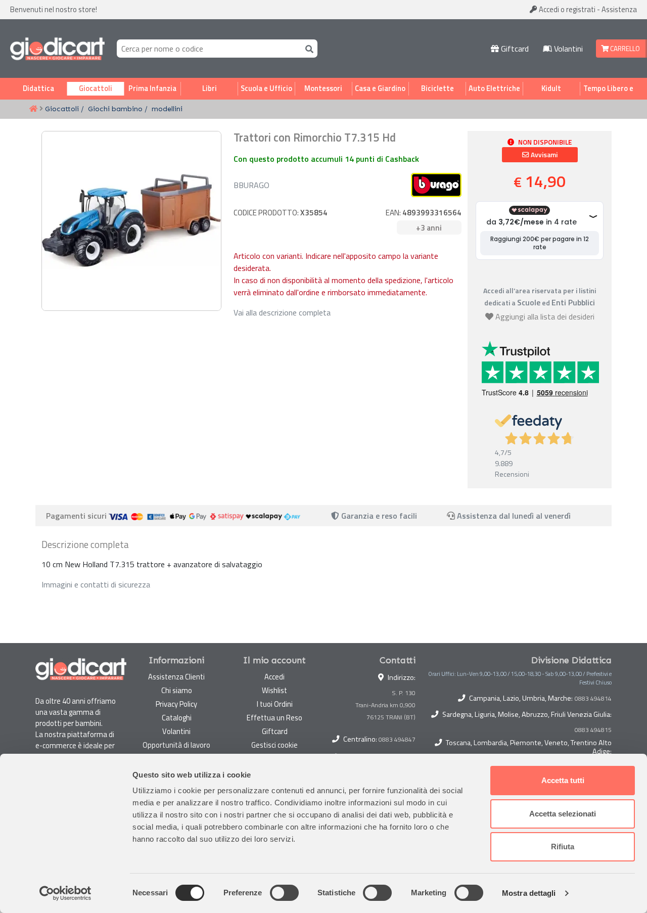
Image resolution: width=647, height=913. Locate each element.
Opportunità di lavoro (176, 745)
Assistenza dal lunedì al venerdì (514, 516)
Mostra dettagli (529, 893)
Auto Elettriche (494, 88)
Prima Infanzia (152, 88)
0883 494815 (593, 730)
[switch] (284, 893)
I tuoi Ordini (275, 704)
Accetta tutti (562, 780)
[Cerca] (307, 48)
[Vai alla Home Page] (33, 109)
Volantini (567, 48)
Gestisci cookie (274, 745)
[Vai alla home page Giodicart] (57, 48)
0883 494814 (593, 698)
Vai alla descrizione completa (282, 312)
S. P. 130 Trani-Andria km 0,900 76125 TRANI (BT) (385, 705)
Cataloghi (177, 717)
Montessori (323, 88)
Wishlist (274, 690)
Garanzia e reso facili (378, 516)
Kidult (551, 88)
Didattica (38, 88)
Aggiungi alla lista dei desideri (544, 316)
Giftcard (514, 48)
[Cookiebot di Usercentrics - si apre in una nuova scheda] (65, 893)
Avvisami (543, 155)
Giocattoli (95, 88)
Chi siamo (176, 690)
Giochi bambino (115, 108)
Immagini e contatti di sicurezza (95, 584)
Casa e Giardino (380, 88)
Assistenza (619, 9)
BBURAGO (251, 185)
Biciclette (437, 88)
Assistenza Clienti (176, 676)
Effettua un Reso (274, 717)
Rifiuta (562, 846)
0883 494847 (397, 739)
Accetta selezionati (562, 813)
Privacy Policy (176, 704)
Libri (209, 88)
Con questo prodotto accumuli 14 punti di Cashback (326, 159)
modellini (167, 108)
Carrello (624, 48)
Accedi (566, 9)
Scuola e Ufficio (266, 88)
